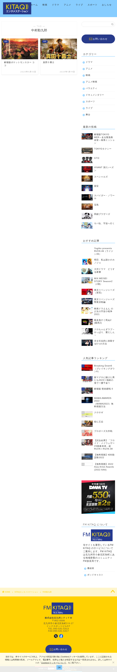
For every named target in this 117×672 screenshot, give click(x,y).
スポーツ (92, 4)
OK (59, 667)
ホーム (34, 4)
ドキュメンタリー (95, 95)
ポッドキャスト (95, 575)
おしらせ (107, 4)
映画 (45, 4)
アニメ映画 (91, 82)
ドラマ (55, 4)
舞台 (88, 114)
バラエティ (91, 88)
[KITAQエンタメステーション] (17, 14)
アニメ (67, 4)
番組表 (90, 568)
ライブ (79, 4)
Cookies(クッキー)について (53, 662)
